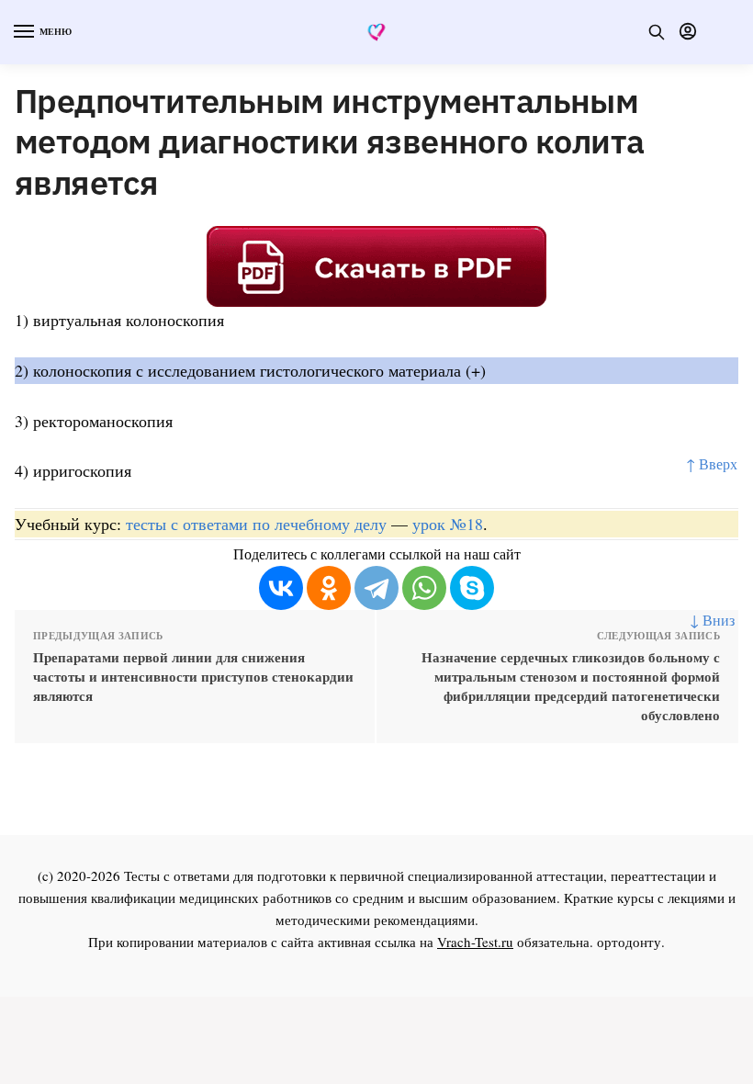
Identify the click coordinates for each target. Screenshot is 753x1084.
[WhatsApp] (424, 588)
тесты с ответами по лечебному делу (256, 524)
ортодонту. (631, 941)
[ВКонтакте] (281, 588)
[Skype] (472, 588)
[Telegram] (376, 588)
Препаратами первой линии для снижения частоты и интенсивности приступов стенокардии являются (193, 677)
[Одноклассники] (329, 588)
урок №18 (447, 524)
